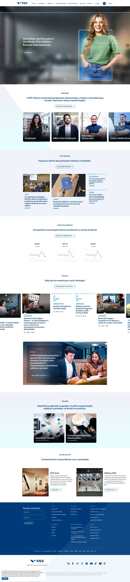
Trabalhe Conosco (94, 538)
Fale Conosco (93, 527)
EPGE (88, 551)
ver (24, 192)
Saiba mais (26, 113)
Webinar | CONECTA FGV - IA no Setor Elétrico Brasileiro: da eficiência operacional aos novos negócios (112, 326)
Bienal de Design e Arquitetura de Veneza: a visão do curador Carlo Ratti (81, 320)
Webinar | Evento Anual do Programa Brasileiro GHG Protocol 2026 (54, 309)
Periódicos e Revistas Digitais (97, 514)
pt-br (109, 3)
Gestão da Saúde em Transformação (33, 307)
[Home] (23, 3)
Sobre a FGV (55, 509)
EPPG (92, 551)
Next (127, 45)
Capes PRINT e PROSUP (96, 520)
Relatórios (54, 517)
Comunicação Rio (47, 551)
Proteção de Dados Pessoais (59, 514)
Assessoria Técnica (73, 3)
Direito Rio (60, 551)
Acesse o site (56, 490)
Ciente (5, 578)
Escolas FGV (74, 511)
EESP (80, 551)
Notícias (54, 527)
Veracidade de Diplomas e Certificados (77, 532)
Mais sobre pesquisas (39, 375)
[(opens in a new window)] (68, 564)
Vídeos (53, 532)
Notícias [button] (89, 3)
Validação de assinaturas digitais (79, 542)
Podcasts (54, 535)
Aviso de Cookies (20, 576)
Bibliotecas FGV (94, 517)
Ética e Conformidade (57, 511)
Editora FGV (74, 514)
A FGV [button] (33, 3)
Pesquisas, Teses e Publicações (97, 509)
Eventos (97, 3)
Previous (2, 45)
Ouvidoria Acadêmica (95, 530)
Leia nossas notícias (64, 167)
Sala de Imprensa (94, 535)
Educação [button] (41, 3)
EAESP (71, 551)
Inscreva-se (28, 52)
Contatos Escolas (94, 532)
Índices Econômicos (61, 3)
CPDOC (55, 551)
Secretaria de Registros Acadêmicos (76, 528)
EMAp (84, 551)
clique (35, 414)
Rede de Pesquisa (94, 511)
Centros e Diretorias (57, 520)
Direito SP (66, 551)
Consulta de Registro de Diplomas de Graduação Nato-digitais (78, 537)
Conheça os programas (64, 106)
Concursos (82, 3)
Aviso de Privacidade (34, 576)
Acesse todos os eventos (64, 286)
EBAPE (76, 551)
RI (95, 551)
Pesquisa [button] (50, 3)
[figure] (37, 255)
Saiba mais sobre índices (64, 236)
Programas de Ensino (76, 509)
